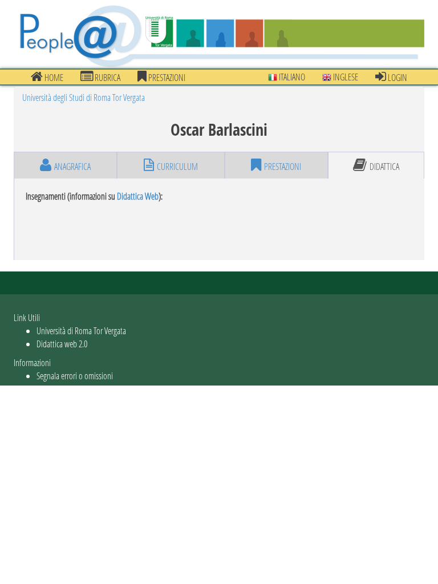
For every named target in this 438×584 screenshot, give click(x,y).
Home (53, 77)
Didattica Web (138, 196)
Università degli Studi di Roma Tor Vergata (83, 97)
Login (396, 77)
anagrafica (72, 166)
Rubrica (106, 77)
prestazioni (166, 77)
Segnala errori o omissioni (74, 376)
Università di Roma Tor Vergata (81, 330)
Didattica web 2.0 (61, 344)
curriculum (177, 166)
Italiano (291, 77)
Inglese (344, 77)
